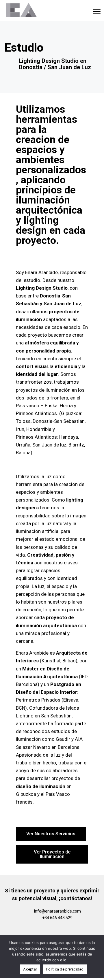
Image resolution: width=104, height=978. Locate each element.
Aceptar (30, 969)
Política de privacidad (65, 969)
